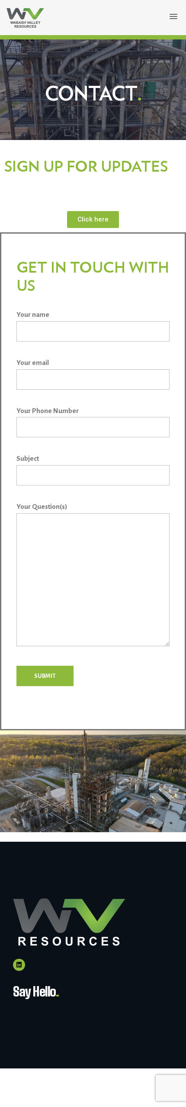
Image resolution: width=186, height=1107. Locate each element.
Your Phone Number (47, 410)
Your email (32, 362)
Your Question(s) (41, 506)
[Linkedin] (19, 965)
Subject (27, 458)
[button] (173, 17)
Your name (32, 314)
